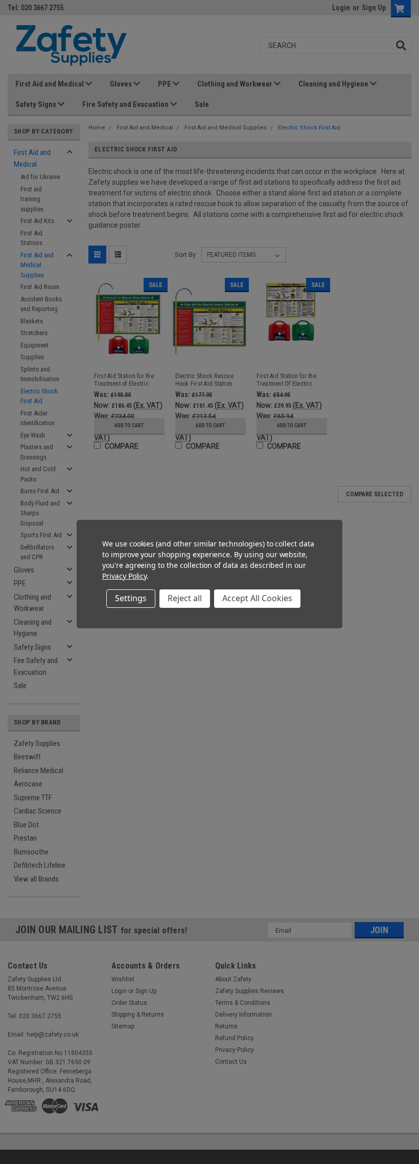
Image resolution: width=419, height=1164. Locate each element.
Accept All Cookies (257, 598)
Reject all (185, 598)
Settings (131, 598)
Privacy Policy (124, 576)
